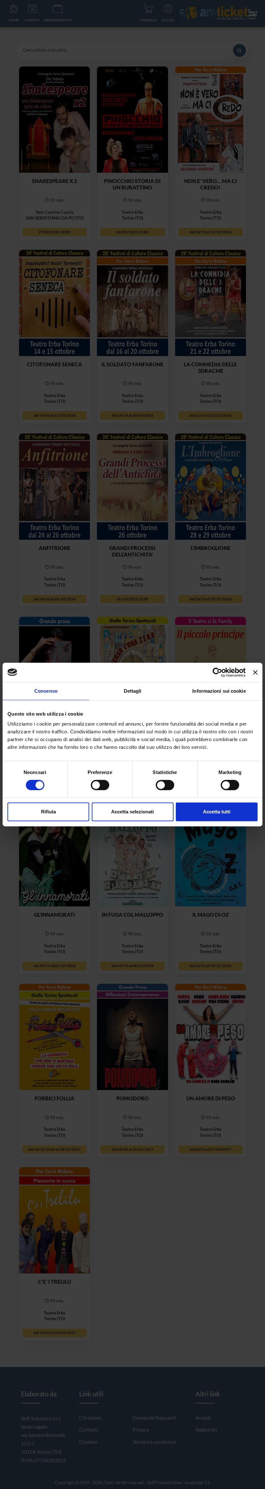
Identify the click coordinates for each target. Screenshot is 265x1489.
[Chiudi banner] (255, 672)
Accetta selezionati (132, 811)
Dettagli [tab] (133, 691)
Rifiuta (48, 811)
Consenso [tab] (46, 691)
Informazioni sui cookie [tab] (219, 691)
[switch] (100, 785)
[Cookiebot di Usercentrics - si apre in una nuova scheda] (217, 672)
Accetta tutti (216, 811)
